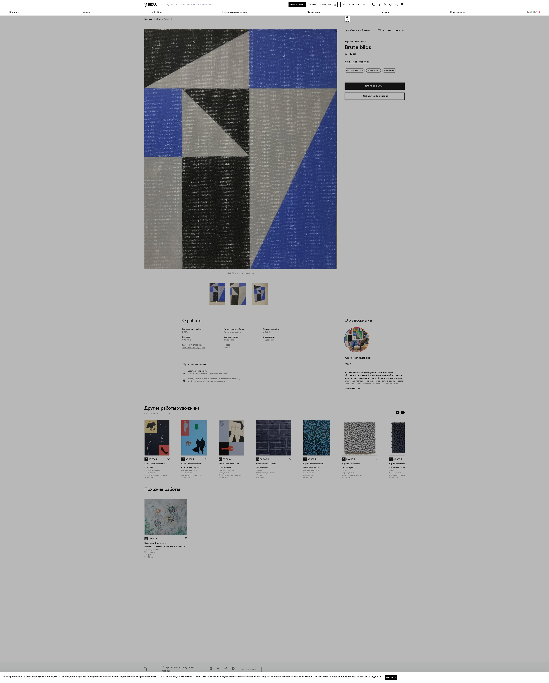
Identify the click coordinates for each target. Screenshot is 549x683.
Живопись (14, 12)
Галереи (385, 12)
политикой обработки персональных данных (356, 677)
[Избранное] (390, 4)
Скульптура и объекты (234, 12)
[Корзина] (396, 4)
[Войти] (402, 4)
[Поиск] (168, 5)
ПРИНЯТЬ (391, 678)
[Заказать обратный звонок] (373, 4)
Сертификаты (457, 12)
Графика (85, 12)
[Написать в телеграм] (379, 4)
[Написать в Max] (384, 4)
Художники (313, 12)
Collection (156, 12)
